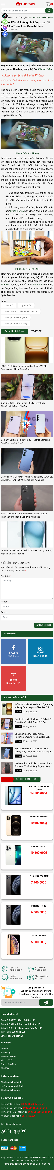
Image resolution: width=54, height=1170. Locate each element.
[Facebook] (10, 1131)
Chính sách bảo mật (11, 1090)
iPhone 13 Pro (38, 846)
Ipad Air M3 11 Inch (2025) (39, 788)
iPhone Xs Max (38, 936)
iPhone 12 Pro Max (38, 816)
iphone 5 (9, 305)
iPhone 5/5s (45, 69)
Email (4, 612)
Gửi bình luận (43, 625)
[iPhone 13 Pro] (13, 855)
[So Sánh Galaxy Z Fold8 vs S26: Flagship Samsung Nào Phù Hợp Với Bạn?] (27, 424)
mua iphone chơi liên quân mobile (21, 311)
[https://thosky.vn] (26, 4)
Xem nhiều (10, 633)
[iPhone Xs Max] (13, 944)
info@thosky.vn (15, 1036)
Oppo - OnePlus (8, 1064)
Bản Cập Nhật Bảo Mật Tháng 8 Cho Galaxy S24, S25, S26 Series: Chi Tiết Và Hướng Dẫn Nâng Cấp (34, 751)
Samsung (5, 1052)
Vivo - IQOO (6, 1060)
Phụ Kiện (5, 1068)
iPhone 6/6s (17, 211)
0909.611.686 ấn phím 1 (33, 1104)
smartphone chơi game (16, 317)
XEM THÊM (36, 331)
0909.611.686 (18, 1032)
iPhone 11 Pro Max (38, 876)
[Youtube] (23, 1131)
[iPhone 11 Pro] (13, 915)
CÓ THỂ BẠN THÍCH (27, 779)
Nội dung (5, 576)
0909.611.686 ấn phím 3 (40, 1112)
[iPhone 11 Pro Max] (13, 885)
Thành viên (13, 654)
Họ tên (4, 602)
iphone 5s (26, 305)
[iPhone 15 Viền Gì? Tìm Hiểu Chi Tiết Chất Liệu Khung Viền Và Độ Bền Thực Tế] (27, 534)
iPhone (4, 1048)
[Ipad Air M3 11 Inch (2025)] (13, 795)
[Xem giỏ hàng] (48, 4)
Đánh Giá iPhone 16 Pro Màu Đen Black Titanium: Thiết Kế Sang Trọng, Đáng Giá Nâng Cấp (33, 766)
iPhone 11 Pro (38, 906)
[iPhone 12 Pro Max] (13, 825)
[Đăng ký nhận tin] (46, 1002)
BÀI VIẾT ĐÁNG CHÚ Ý (15, 697)
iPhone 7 (37, 284)
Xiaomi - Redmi (8, 1056)
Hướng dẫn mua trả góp (12, 1086)
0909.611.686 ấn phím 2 (35, 1108)
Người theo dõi (40, 654)
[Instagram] (17, 1131)
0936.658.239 (28, 1116)
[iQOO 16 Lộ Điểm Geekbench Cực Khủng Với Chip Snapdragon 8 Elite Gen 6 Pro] (27, 350)
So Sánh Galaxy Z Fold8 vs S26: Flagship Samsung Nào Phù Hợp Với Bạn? (32, 737)
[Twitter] (3, 1131)
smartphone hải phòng (16, 323)
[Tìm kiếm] (49, 10)
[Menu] (3, 4)
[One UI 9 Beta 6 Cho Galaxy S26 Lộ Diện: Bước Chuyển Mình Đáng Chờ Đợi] (27, 387)
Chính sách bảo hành (11, 1082)
